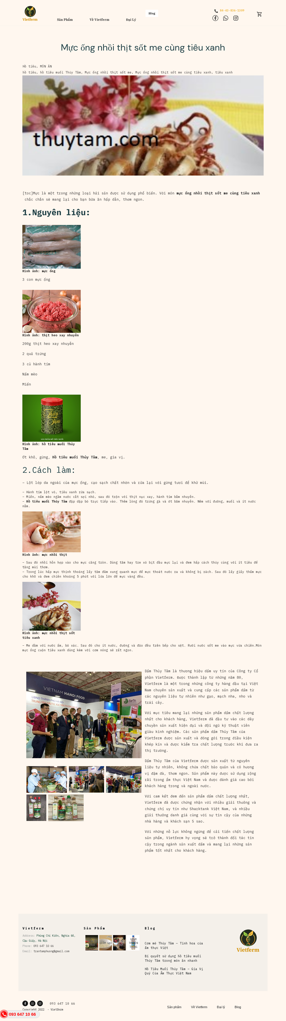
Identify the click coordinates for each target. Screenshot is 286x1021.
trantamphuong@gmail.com (51, 951)
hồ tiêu (29, 72)
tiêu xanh (224, 72)
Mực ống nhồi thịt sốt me (108, 72)
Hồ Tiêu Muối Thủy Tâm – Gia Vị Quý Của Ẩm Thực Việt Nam (174, 971)
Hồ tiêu (29, 66)
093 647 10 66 (43, 946)
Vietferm (57, 1009)
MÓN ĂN (46, 66)
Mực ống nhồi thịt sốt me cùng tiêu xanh (143, 47)
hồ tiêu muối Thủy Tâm (60, 72)
